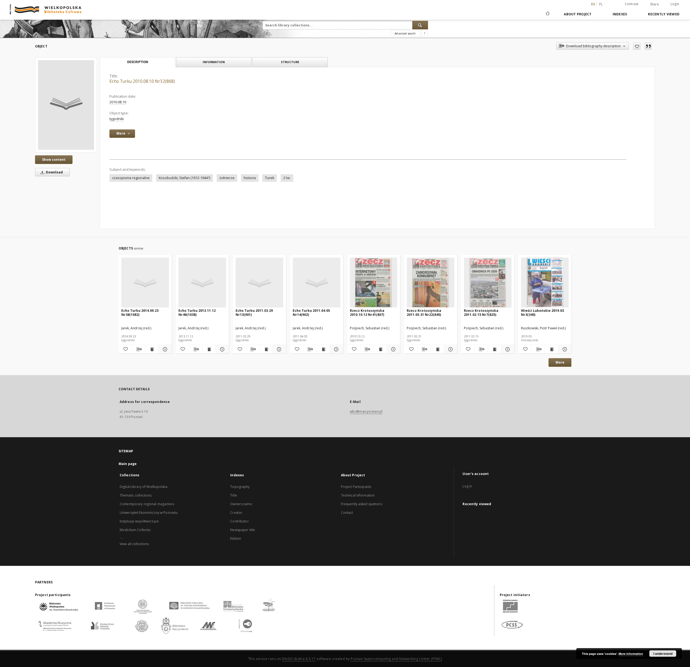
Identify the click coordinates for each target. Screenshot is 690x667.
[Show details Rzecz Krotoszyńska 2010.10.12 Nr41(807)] (392, 349)
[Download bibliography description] (138, 349)
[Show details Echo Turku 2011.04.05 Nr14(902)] (335, 349)
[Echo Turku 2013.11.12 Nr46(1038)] (202, 283)
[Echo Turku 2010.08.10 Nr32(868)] (66, 105)
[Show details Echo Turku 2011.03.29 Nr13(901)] (278, 349)
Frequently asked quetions (361, 504)
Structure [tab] (290, 62)
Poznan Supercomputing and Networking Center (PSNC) (396, 658)
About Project (577, 14)
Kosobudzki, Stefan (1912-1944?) (184, 178)
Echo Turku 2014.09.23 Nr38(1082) (139, 312)
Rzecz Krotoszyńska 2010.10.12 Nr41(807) (367, 312)
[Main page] (547, 14)
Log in (467, 486)
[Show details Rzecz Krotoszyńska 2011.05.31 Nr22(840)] (449, 349)
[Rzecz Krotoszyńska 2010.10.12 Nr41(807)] (373, 283)
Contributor (239, 521)
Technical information (358, 495)
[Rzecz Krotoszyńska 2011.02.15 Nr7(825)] (487, 283)
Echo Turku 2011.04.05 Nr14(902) (311, 312)
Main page (128, 463)
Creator (236, 512)
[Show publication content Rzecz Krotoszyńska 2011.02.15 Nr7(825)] (494, 349)
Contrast (632, 4)
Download (54, 172)
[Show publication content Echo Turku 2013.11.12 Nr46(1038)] (208, 349)
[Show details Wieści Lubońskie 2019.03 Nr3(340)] (564, 349)
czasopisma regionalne (131, 178)
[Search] (420, 25)
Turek (269, 178)
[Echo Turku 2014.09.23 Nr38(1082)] (145, 283)
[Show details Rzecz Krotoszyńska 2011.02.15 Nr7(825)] (507, 349)
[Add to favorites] (636, 46)
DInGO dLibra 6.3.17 (299, 658)
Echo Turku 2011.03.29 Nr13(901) (254, 312)
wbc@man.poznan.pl (366, 411)
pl (601, 4)
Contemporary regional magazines (147, 504)
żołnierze (226, 178)
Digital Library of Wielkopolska (143, 486)
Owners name (241, 504)
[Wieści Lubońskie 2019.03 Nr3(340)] (544, 283)
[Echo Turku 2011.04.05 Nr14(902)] (316, 283)
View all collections (134, 544)
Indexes (620, 14)
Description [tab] (137, 62)
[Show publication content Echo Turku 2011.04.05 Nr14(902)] (323, 349)
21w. (287, 178)
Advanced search (405, 33)
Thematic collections (135, 495)
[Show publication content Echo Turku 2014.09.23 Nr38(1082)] (151, 349)
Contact (347, 512)
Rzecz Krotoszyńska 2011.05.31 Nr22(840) (424, 312)
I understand (662, 653)
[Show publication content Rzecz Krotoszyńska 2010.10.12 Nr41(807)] (380, 349)
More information (631, 654)
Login (675, 4)
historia (250, 178)
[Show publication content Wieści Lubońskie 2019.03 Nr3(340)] (551, 349)
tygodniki (116, 119)
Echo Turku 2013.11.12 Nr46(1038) (197, 312)
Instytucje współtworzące (139, 521)
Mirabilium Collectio (135, 530)
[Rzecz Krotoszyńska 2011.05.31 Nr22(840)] (430, 283)
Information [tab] (214, 62)
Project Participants (356, 486)
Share (654, 4)
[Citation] (648, 46)
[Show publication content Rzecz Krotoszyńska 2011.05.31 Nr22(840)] (437, 349)
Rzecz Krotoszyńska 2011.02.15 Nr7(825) (481, 312)
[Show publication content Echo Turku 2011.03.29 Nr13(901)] (266, 349)
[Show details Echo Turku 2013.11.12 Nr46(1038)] (221, 349)
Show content (53, 159)
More (560, 362)
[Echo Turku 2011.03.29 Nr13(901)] (259, 283)
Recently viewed (663, 14)
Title (233, 495)
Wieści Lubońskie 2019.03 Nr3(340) (542, 312)
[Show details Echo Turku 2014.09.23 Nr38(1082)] (164, 349)
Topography (240, 486)
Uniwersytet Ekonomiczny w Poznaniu (149, 512)
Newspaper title (242, 530)
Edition (235, 538)
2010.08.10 (117, 102)
